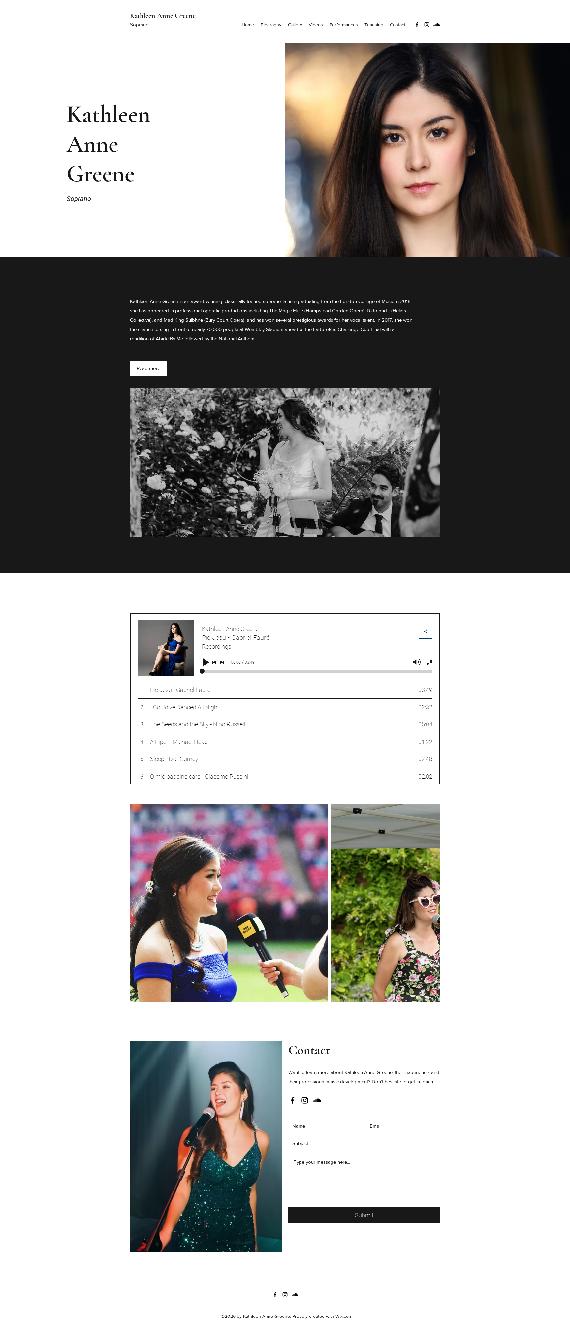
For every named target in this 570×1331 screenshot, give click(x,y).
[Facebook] (417, 24)
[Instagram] (427, 24)
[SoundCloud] (436, 24)
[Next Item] (428, 902)
